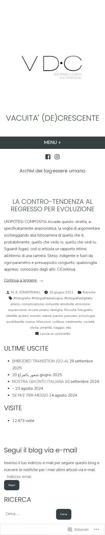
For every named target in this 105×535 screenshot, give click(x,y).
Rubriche (89, 292)
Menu (61, 142)
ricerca (30, 321)
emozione (82, 304)
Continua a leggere (21, 280)
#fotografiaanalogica (47, 298)
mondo (35, 316)
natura (46, 316)
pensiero (70, 316)
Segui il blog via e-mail (40, 450)
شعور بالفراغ (28, 374)
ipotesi (23, 316)
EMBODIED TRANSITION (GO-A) (40, 361)
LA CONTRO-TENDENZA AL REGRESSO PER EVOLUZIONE (53, 205)
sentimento (73, 321)
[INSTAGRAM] (56, 156)
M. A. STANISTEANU (25, 292)
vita (68, 327)
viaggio (58, 327)
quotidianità (15, 321)
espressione (17, 310)
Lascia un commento (55, 334)
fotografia (85, 310)
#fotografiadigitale (78, 298)
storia (34, 327)
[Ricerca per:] (30, 513)
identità (11, 316)
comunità (52, 304)
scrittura (58, 321)
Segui (11, 485)
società (89, 321)
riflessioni (43, 321)
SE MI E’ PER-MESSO (30, 395)
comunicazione (33, 304)
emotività (67, 304)
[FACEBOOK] (48, 156)
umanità (46, 327)
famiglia (56, 310)
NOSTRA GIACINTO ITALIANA (38, 381)
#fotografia (22, 298)
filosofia (70, 310)
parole (58, 316)
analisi (15, 304)
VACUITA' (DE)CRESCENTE (52, 118)
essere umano (38, 310)
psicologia (87, 316)
